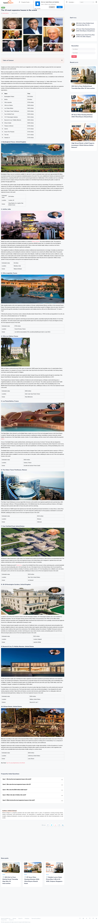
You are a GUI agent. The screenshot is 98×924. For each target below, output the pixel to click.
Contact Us (11, 919)
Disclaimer (27, 918)
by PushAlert (38, 8)
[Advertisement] (32, 843)
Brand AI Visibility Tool (5, 918)
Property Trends (25, 2)
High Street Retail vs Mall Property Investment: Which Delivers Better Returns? (82, 145)
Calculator (71, 2)
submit (74, 56)
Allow (59, 7)
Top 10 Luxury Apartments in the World (15, 762)
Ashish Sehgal (5, 13)
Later (52, 7)
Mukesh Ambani (36, 241)
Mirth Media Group (26, 922)
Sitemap (14, 918)
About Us (20, 918)
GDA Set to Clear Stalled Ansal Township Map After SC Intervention (85, 25)
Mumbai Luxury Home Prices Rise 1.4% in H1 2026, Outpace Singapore (54, 879)
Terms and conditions (35, 918)
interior (2, 439)
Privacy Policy (4, 919)
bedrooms (19, 565)
